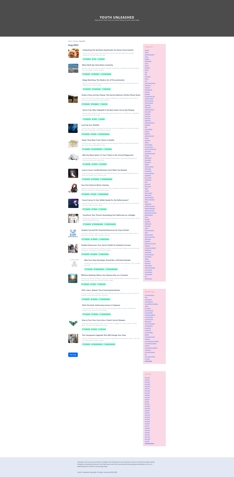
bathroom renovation (110, 224)
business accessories (150, 243)
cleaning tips (148, 180)
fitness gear (148, 186)
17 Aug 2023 (86, 164)
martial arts (148, 350)
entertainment (106, 89)
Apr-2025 (147, 434)
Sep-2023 (147, 423)
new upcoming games (103, 134)
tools (146, 182)
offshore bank (101, 284)
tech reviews (148, 177)
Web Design (148, 85)
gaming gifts (148, 195)
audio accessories (149, 136)
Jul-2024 (147, 426)
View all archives (149, 443)
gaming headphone (103, 194)
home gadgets (148, 145)
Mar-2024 (147, 415)
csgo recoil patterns (150, 324)
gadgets (147, 155)
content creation (149, 98)
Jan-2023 (147, 388)
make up (147, 345)
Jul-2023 (147, 402)
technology (147, 105)
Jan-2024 (147, 404)
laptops (147, 142)
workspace (147, 114)
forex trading (102, 209)
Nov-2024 (147, 384)
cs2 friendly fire (149, 326)
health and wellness (150, 208)
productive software (150, 315)
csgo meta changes (150, 352)
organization (148, 252)
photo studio (148, 321)
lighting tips (148, 120)
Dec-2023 (147, 393)
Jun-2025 (147, 441)
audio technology (149, 197)
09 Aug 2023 (86, 74)
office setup (148, 239)
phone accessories (149, 123)
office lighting (148, 265)
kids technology (149, 215)
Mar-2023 (147, 391)
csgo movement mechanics (152, 341)
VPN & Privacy (148, 279)
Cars (146, 81)
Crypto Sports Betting (150, 248)
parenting (147, 134)
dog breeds (100, 59)
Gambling (147, 94)
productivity (148, 175)
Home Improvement (96, 149)
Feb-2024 (147, 395)
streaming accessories (150, 213)
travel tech (147, 261)
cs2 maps (147, 359)
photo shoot (103, 104)
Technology (148, 76)
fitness (146, 188)
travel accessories (149, 173)
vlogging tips (148, 224)
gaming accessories (150, 153)
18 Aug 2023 (85, 284)
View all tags (148, 361)
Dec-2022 (147, 397)
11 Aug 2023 (86, 149)
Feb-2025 (147, 432)
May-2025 (147, 439)
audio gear (147, 140)
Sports (94, 119)
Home (70, 41)
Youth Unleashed (117, 17)
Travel (146, 63)
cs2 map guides (149, 332)
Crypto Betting (148, 274)
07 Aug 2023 (85, 104)
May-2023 (147, 408)
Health (146, 52)
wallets (146, 259)
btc (145, 354)
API (146, 276)
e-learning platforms (104, 299)
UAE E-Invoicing (149, 103)
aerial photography (105, 74)
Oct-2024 (147, 412)
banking (147, 335)
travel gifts (147, 226)
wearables (147, 221)
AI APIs (147, 138)
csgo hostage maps (150, 337)
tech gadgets (148, 171)
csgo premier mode (150, 356)
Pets (94, 59)
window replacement (109, 344)
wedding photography (106, 179)
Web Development (99, 269)
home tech (147, 118)
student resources (104, 239)
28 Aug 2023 (86, 344)
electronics (147, 263)
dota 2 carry (101, 329)
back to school (148, 193)
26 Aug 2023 (87, 89)
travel (146, 217)
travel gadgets (148, 129)
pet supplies (148, 160)
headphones (148, 250)
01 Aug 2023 (85, 134)
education (147, 339)
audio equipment (149, 166)
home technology (149, 254)
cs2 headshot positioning (151, 348)
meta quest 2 (102, 164)
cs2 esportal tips (149, 310)
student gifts (148, 204)
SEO (146, 74)
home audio (148, 169)
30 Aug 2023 (85, 254)
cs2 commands (149, 313)
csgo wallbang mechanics (151, 304)
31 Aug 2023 (88, 269)
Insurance (147, 87)
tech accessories (149, 101)
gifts (146, 127)
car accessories (149, 147)
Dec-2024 (147, 377)
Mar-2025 (147, 437)
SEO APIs (147, 92)
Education (94, 239)
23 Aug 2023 (87, 59)
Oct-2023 (147, 410)
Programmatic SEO (150, 96)
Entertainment (96, 89)
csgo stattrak (148, 299)
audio (146, 232)
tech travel (147, 184)
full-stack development (111, 269)
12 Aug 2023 (86, 209)
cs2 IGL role (148, 330)
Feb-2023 (147, 430)
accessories (148, 151)
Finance (94, 209)
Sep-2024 (147, 428)
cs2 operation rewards (150, 343)
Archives (75, 41)
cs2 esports (148, 308)
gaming (147, 191)
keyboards (147, 241)
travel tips (147, 246)
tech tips (147, 131)
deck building (107, 149)
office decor (148, 107)
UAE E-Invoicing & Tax (150, 149)
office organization (149, 199)
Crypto (146, 228)
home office (148, 112)
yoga (146, 297)
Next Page (73, 355)
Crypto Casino (148, 270)
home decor (148, 162)
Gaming (93, 134)
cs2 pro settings (149, 317)
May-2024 (147, 386)
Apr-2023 (147, 419)
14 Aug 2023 (87, 224)
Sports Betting (148, 272)
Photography (95, 74)
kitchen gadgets (149, 235)
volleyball (101, 119)
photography (148, 158)
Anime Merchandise (150, 268)
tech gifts (147, 219)
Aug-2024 (147, 406)
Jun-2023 (147, 380)
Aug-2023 (147, 417)
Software (147, 59)
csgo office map (149, 319)
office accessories (149, 230)
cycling (146, 306)
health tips (147, 125)
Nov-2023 (147, 382)
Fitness (146, 79)
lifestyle (147, 164)
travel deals (148, 328)
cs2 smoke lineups (149, 295)
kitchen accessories (150, 237)
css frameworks (149, 302)
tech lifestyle (148, 257)
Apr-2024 (147, 421)
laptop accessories (149, 210)
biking (146, 202)
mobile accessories (150, 206)
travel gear (147, 116)
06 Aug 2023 (85, 299)
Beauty (146, 70)
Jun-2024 (147, 399)
